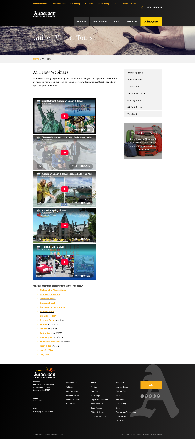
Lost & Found (121, 420)
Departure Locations (99, 399)
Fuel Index (120, 399)
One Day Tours (134, 100)
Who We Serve (72, 391)
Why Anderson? (72, 395)
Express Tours (133, 86)
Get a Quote (71, 403)
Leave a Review (129, 3)
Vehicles (69, 387)
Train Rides (45, 345)
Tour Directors (97, 403)
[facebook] (142, 396)
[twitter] (146, 396)
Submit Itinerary (39, 3)
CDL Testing (75, 3)
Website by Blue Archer (153, 434)
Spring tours (46, 332)
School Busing (103, 3)
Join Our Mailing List (99, 416)
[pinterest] (150, 396)
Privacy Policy (125, 434)
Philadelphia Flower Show (53, 290)
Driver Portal (121, 416)
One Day (94, 391)
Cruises (43, 328)
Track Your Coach (58, 3)
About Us (81, 21)
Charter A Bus (100, 21)
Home (36, 58)
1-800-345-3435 (154, 7)
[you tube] (158, 396)
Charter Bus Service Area (126, 412)
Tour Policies (96, 408)
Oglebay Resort (48, 320)
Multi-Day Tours (134, 79)
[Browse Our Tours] (143, 141)
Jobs (116, 3)
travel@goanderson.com (43, 411)
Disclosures (137, 434)
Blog (118, 408)
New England (46, 337)
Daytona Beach (47, 302)
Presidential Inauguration (53, 307)
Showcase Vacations (136, 93)
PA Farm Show (47, 311)
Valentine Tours (48, 298)
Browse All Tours (135, 72)
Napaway (89, 3)
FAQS (118, 395)
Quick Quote (151, 21)
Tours (116, 21)
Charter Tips (121, 391)
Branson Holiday (48, 315)
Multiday (94, 387)
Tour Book (132, 114)
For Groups (95, 395)
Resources (131, 21)
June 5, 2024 (46, 350)
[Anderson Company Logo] (44, 14)
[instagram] (154, 396)
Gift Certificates (134, 107)
